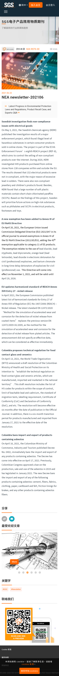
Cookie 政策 (6, 649)
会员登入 (50, 5)
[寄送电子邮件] (12, 519)
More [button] (20, 561)
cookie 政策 (28, 664)
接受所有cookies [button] (29, 670)
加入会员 (35, 5)
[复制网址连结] (4, 519)
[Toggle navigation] (5, 11)
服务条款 (5, 657)
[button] (19, 572)
